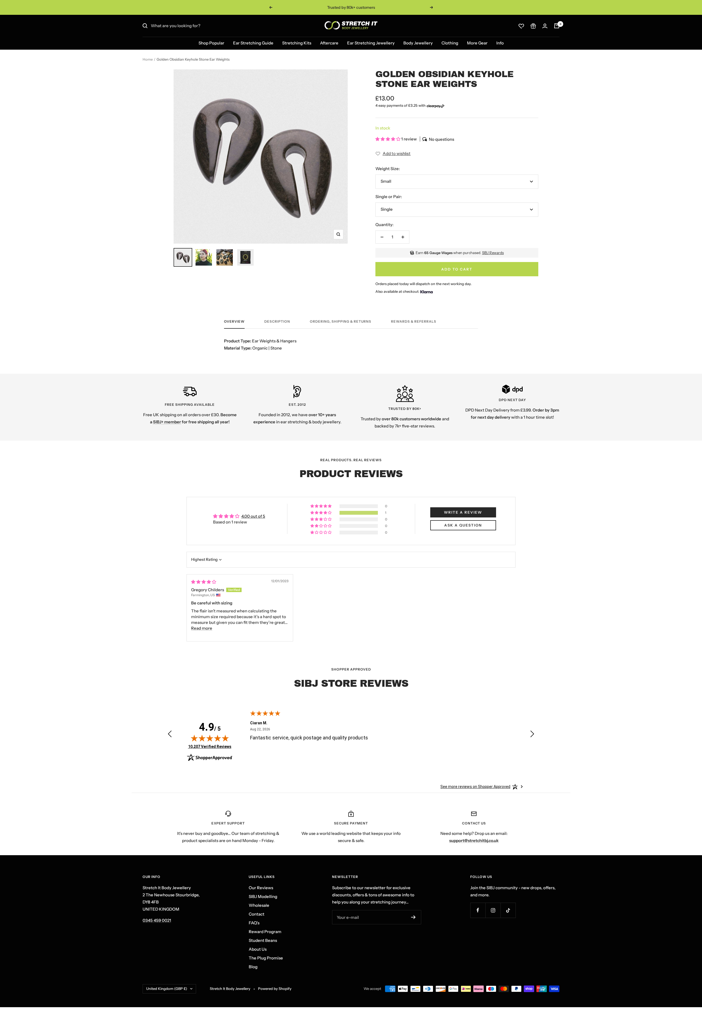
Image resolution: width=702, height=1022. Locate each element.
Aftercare (329, 43)
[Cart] (556, 25)
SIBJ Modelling (263, 896)
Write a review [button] (463, 512)
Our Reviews (261, 887)
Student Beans (263, 940)
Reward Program (265, 931)
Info (500, 43)
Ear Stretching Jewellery (371, 43)
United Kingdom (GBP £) (166, 988)
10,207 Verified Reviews (209, 746)
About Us (258, 949)
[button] (388, 139)
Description (277, 321)
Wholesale (259, 905)
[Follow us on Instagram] (492, 910)
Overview (234, 321)
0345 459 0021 (157, 920)
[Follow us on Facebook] (477, 910)
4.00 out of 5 (253, 516)
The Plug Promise (266, 958)
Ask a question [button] (463, 525)
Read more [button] (201, 628)
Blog (253, 966)
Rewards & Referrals (413, 321)
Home (148, 59)
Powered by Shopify (274, 988)
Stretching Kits (296, 43)
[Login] (544, 26)
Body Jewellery (418, 43)
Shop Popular (211, 43)
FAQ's (254, 922)
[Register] (413, 917)
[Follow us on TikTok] (508, 910)
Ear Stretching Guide (253, 43)
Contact (256, 914)
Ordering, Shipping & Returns (340, 321)
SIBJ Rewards (493, 252)
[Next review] (532, 735)
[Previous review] (170, 735)
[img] (203, 581)
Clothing (449, 43)
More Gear (477, 43)
